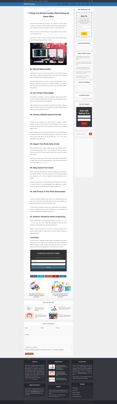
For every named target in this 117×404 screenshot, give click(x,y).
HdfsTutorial (29, 4)
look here (59, 136)
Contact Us (36, 1)
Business (48, 10)
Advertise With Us (31, 1)
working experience (44, 162)
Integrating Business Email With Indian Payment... (40, 309)
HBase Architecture (76, 392)
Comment (27, 334)
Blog (83, 4)
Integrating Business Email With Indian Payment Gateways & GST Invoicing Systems (83, 58)
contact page (61, 396)
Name (26, 328)
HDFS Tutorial (75, 388)
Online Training (65, 4)
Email (42, 328)
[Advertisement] (84, 158)
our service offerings (84, 371)
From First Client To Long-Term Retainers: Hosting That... (41, 316)
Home (59, 4)
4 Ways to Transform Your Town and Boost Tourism (65, 316)
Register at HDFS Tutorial (87, 98)
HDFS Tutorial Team (46, 19)
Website (58, 328)
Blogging (60, 306)
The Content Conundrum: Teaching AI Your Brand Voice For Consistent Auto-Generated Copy (83, 63)
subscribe (52, 349)
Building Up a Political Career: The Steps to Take (61, 379)
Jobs (79, 4)
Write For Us (41, 1)
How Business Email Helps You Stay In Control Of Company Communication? (61, 367)
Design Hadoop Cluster (77, 396)
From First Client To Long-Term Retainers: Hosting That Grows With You (61, 373)
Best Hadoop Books (76, 394)
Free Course (73, 4)
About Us (25, 1)
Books (87, 4)
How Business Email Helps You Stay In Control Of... (65, 308)
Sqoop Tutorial (75, 390)
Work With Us (46, 1)
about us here (40, 376)
